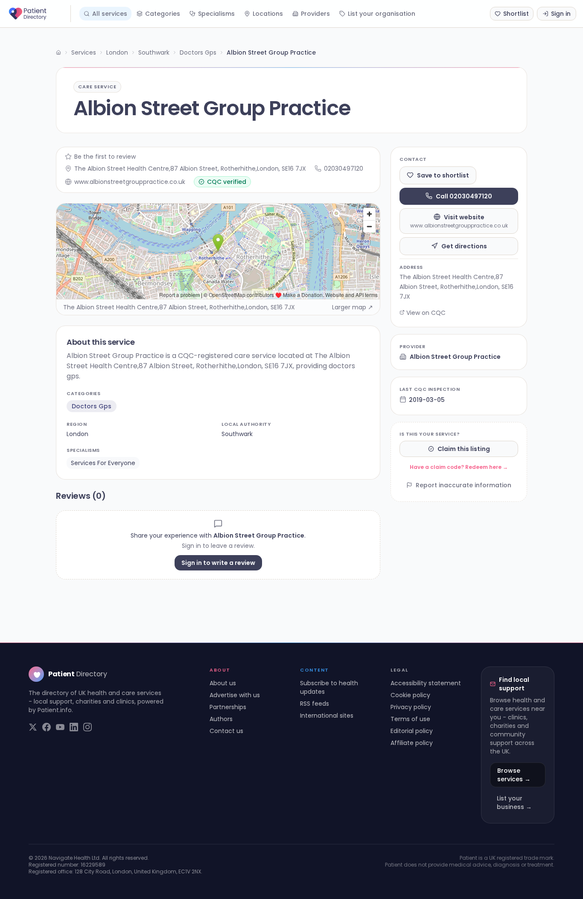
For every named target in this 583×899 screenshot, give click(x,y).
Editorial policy (412, 731)
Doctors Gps (198, 52)
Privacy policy (411, 707)
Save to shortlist (443, 175)
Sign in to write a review (218, 563)
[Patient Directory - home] (39, 13)
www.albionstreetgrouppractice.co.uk (129, 181)
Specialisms (216, 13)
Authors (221, 719)
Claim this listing (463, 449)
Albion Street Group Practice (455, 356)
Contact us (226, 731)
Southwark (153, 52)
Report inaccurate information (463, 485)
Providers (315, 13)
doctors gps (91, 406)
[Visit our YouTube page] (60, 727)
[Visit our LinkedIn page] (74, 727)
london (77, 434)
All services (109, 13)
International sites (326, 715)
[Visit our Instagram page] (87, 727)
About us (223, 683)
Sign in (561, 13)
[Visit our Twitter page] (33, 727)
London (117, 52)
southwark (237, 434)
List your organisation (381, 13)
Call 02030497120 (464, 196)
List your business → (514, 802)
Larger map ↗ (352, 307)
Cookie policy (410, 695)
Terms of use (410, 719)
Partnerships (228, 707)
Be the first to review (105, 156)
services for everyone (103, 463)
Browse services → (514, 774)
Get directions (464, 245)
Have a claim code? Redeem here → (459, 467)
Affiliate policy (412, 743)
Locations (268, 13)
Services (83, 52)
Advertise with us (235, 695)
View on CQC (426, 312)
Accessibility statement (426, 683)
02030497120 (343, 168)
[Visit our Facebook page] (46, 727)
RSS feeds (314, 703)
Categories (162, 13)
